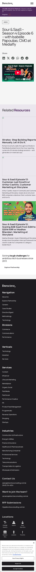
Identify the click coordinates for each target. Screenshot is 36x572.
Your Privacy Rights (18, 558)
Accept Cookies (18, 569)
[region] (18, 556)
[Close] (34, 543)
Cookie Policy (17, 554)
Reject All (18, 563)
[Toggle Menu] (31, 3)
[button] (3, 58)
